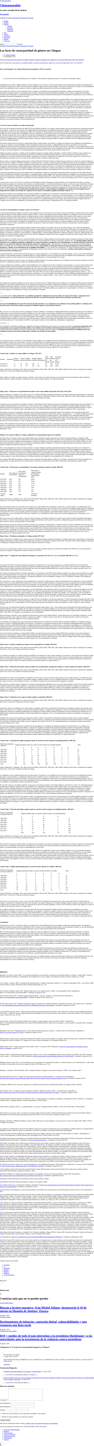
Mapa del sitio (8, 1438)
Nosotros (6, 1431)
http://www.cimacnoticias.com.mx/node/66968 (13, 997)
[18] (5, 914)
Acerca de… (7, 41)
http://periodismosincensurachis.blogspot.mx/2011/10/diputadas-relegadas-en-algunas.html (28, 1005)
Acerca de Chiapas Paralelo (12, 1429)
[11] (73, 320)
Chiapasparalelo (10, 5)
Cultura (6, 34)
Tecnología (7, 36)
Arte (5, 32)
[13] (13, 345)
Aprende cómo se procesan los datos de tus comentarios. (41, 1423)
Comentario (4, 1400)
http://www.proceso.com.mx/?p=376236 (11, 1032)
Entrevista (10, 31)
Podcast (6, 39)
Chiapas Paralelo (10, 55)
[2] (50, 69)
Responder (7, 1364)
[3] (80, 94)
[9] (48, 240)
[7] (12, 219)
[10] (23, 284)
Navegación (4, 14)
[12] (7, 344)
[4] (28, 96)
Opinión (6, 22)
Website (2, 1410)
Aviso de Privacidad (9, 1434)
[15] (19, 451)
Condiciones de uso (9, 1436)
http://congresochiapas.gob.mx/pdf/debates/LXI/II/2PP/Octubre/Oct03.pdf (21, 1175)
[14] (46, 449)
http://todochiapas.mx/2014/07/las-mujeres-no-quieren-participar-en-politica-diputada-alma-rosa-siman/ (29, 1092)
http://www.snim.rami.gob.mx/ (38, 1140)
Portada (6, 21)
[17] (41, 726)
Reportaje (10, 29)
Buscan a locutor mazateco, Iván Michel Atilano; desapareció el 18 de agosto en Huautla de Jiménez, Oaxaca (43, 1309)
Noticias (6, 24)
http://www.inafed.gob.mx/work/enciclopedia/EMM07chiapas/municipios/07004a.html (37, 1237)
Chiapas (9, 26)
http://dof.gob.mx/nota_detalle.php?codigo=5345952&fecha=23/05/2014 (23, 1166)
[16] (24, 578)
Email (5, 1406)
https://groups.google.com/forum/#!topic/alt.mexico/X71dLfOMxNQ (54, 1056)
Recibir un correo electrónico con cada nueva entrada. (17, 1417)
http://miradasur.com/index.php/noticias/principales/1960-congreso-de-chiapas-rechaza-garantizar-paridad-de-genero (33, 1078)
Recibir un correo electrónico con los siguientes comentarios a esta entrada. (23, 1413)
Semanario (7, 37)
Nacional (10, 27)
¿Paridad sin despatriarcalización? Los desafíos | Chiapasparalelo (22, 1371)
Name (5, 1403)
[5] (86, 163)
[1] (22, 69)
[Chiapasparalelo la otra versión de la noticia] (47, 1)
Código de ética (8, 1433)
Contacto (6, 1439)
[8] (40, 232)
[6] (72, 190)
